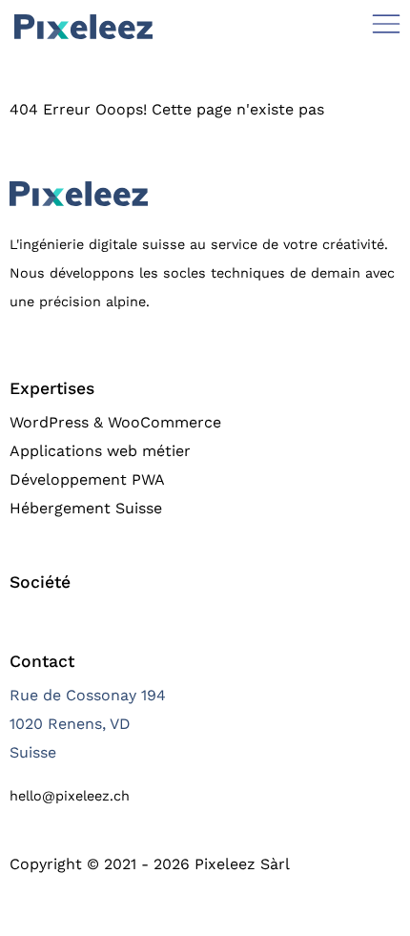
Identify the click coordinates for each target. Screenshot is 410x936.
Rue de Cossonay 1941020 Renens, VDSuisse (88, 723)
